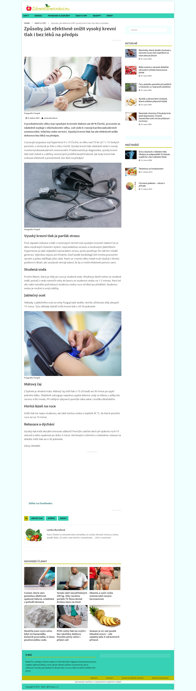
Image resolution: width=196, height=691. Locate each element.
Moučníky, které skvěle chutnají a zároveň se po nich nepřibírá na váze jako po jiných (155, 53)
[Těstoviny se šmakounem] (131, 171)
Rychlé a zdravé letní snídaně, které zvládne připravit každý (153, 100)
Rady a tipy (81, 15)
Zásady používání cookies (132, 678)
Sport (110, 15)
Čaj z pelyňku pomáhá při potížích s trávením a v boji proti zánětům (155, 85)
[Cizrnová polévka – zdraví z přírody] (131, 186)
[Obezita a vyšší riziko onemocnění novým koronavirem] (105, 578)
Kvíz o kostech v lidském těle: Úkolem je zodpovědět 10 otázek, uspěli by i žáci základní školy (154, 154)
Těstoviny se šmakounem (151, 168)
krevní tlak (37, 518)
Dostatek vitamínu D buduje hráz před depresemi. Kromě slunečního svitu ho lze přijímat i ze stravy (155, 117)
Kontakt (109, 678)
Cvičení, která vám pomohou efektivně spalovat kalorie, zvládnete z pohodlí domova (39, 597)
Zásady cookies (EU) (160, 678)
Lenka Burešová (56, 529)
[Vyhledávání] (148, 30)
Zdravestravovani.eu (87, 661)
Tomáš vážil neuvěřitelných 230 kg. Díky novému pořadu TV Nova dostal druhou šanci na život (72, 597)
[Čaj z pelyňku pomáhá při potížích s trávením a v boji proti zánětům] (131, 87)
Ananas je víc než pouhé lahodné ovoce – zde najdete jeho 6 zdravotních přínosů (104, 635)
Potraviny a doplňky (59, 15)
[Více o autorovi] (103, 537)
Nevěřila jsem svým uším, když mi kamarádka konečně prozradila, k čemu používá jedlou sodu (39, 635)
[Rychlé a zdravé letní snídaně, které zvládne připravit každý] (131, 102)
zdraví (63, 518)
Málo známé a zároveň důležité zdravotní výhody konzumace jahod (154, 70)
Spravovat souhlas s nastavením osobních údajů (98, 681)
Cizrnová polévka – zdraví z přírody (152, 184)
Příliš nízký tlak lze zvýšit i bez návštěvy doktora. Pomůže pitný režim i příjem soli (71, 635)
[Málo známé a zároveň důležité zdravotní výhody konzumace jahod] (131, 70)
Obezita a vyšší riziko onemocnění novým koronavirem (101, 596)
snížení (51, 518)
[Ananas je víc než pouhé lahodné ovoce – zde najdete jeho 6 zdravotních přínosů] (105, 616)
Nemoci (38, 15)
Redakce (94, 678)
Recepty (97, 15)
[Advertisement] (72, 48)
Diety (26, 15)
